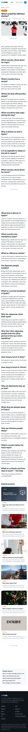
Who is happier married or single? (12, 608)
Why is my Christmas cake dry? (12, 532)
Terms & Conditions (20, 716)
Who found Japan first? (9, 583)
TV (2, 716)
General (7, 7)
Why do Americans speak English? (13, 557)
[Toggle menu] (11, 2)
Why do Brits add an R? (9, 634)
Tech (2, 711)
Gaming (3, 709)
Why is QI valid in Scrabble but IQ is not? (13, 673)
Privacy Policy (18, 714)
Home (2, 7)
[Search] (25, 2)
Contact (17, 711)
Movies (3, 714)
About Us (17, 709)
